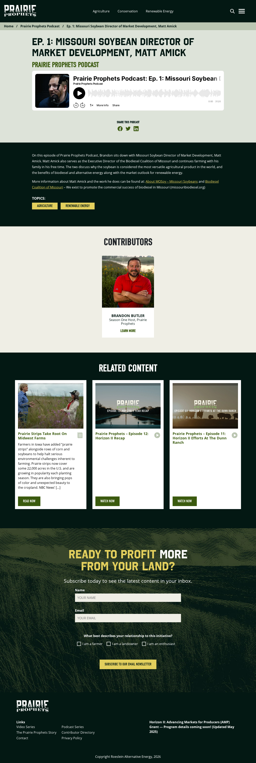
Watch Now (107, 501)
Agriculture (45, 206)
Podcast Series (73, 727)
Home (8, 26)
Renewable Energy (78, 206)
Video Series (25, 727)
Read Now (29, 501)
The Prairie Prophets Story (36, 732)
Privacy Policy (72, 738)
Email (79, 610)
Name (80, 590)
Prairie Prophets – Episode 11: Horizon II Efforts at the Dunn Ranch (200, 438)
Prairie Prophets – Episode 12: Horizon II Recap (121, 435)
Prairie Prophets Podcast (40, 26)
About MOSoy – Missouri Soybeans (172, 181)
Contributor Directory (78, 732)
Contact (22, 738)
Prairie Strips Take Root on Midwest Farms (42, 435)
